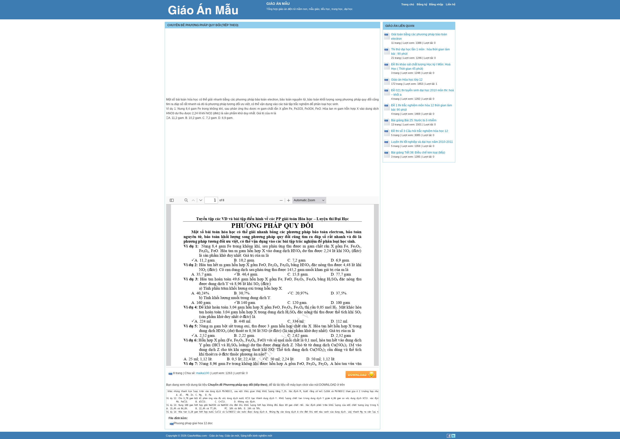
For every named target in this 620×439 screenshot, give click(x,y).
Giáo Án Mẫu (278, 4)
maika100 (202, 373)
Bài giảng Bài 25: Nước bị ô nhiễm (413, 120)
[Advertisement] (272, 63)
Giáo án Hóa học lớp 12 (407, 79)
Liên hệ (450, 4)
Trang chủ (407, 4)
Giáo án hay (216, 435)
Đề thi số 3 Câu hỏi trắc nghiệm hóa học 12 (419, 131)
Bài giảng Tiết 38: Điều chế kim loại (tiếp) (418, 152)
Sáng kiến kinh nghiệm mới (256, 435)
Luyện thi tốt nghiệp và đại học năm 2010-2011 (422, 142)
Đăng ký (422, 4)
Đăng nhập (436, 4)
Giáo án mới (232, 435)
